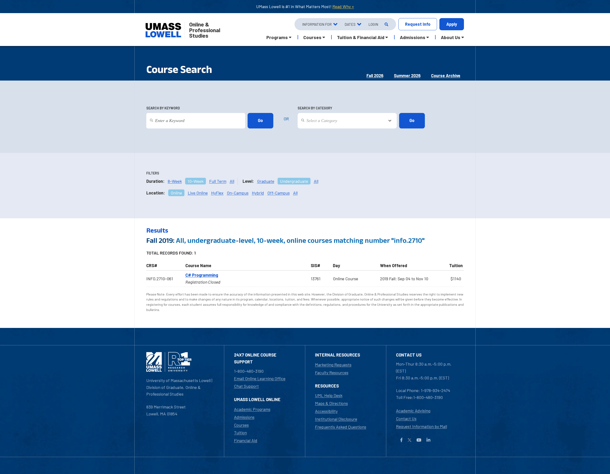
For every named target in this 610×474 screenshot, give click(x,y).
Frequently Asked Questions (340, 426)
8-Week (175, 181)
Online (176, 192)
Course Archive (445, 75)
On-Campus (238, 192)
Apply (451, 24)
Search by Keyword (163, 108)
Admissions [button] (412, 37)
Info (417, 24)
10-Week (195, 181)
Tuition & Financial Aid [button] (360, 37)
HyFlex (217, 192)
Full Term (217, 181)
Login (373, 24)
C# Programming (201, 275)
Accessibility (326, 411)
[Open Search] (385, 24)
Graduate (265, 181)
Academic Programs (252, 409)
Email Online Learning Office (259, 378)
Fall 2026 (374, 75)
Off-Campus (278, 192)
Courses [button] (312, 37)
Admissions (244, 417)
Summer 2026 (407, 75)
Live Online (198, 192)
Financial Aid (245, 440)
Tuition (240, 432)
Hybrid (258, 192)
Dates (350, 24)
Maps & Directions (331, 403)
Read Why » (343, 6)
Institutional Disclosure (336, 419)
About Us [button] (450, 37)
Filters (152, 173)
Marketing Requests (333, 364)
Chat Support (246, 386)
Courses (241, 425)
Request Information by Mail (421, 426)
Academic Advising (413, 410)
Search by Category (315, 108)
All (232, 181)
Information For (317, 24)
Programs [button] (277, 37)
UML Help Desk (328, 395)
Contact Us (406, 418)
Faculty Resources (331, 372)
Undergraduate (294, 181)
